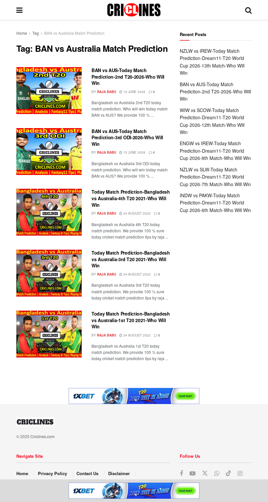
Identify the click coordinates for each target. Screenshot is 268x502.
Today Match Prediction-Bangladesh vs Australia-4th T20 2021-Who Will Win (131, 198)
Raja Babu (106, 91)
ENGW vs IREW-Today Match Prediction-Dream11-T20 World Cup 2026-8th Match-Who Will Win (215, 150)
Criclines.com (42, 436)
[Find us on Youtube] (192, 473)
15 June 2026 (133, 152)
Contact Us (87, 473)
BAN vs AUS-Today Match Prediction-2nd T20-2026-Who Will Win (128, 76)
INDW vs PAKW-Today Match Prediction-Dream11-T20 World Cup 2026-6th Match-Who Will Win (215, 202)
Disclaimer (119, 473)
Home (21, 33)
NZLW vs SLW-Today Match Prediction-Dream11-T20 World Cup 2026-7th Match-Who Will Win (215, 176)
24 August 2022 (136, 213)
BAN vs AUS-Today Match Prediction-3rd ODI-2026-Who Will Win (127, 137)
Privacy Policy (52, 473)
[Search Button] (248, 10)
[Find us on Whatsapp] (216, 473)
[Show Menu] (19, 10)
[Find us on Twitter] (205, 473)
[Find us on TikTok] (228, 473)
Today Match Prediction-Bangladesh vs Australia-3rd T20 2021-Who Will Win (131, 259)
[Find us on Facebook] (181, 473)
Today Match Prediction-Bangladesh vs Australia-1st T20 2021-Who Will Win (131, 320)
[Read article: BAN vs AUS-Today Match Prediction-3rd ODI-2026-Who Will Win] (49, 151)
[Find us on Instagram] (240, 473)
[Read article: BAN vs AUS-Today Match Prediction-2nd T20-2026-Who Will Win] (49, 90)
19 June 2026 (133, 91)
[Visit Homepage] (134, 9)
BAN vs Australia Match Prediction (74, 33)
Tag (35, 33)
